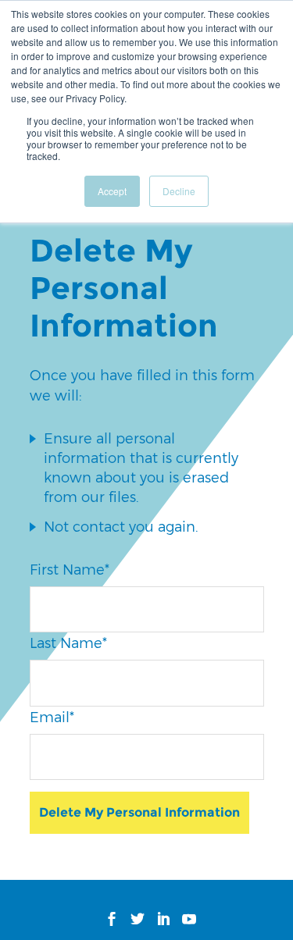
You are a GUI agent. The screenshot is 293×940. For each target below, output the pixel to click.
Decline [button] (179, 191)
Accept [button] (112, 191)
